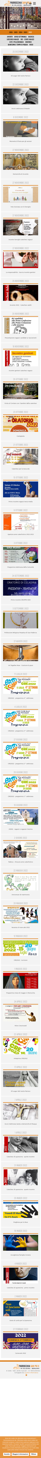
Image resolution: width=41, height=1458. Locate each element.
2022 (30, 32)
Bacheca (31, 37)
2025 (15, 32)
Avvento (10, 37)
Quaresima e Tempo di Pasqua (18, 45)
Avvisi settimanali (20, 37)
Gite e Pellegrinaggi (16, 42)
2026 (11, 32)
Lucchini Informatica (31, 741)
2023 (25, 32)
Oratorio (28, 42)
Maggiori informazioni (20, 1454)
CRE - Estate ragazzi (27, 39)
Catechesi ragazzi (13, 39)
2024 (20, 32)
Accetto (7, 1454)
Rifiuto (33, 1454)
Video (31, 45)
